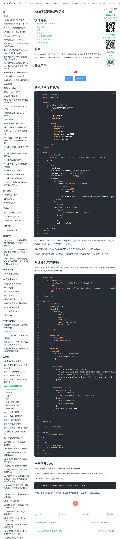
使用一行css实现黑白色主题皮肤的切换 (16, 44)
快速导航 (9, 393)
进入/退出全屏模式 (12, 291)
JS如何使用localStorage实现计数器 (15, 512)
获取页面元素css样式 (13, 299)
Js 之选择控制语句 (12, 35)
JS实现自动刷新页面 (12, 361)
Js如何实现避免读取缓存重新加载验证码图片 (16, 506)
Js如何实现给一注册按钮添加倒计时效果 (16, 495)
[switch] (111, 9)
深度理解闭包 (9, 119)
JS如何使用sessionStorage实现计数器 (16, 519)
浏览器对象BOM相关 (13, 283)
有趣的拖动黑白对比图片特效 (16, 24)
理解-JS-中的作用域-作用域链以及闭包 (16, 101)
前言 (7, 396)
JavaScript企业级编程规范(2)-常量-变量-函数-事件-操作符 (16, 252)
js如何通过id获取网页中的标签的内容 (16, 366)
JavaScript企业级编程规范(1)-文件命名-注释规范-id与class (15, 243)
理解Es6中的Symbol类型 (14, 123)
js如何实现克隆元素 (12, 424)
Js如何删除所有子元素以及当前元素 (16, 443)
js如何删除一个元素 (12, 375)
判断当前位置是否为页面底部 (16, 80)
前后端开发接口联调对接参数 (16, 72)
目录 (6, 16)
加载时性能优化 (10, 230)
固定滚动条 (9, 295)
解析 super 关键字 (12, 92)
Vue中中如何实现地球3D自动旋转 (15, 154)
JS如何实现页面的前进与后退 (15, 432)
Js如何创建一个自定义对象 (15, 448)
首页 (31, 3)
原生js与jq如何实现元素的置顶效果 (16, 336)
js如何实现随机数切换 (13, 386)
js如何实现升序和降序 (13, 438)
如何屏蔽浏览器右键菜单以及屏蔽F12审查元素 (16, 349)
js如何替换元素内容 (12, 412)
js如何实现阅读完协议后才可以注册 (16, 380)
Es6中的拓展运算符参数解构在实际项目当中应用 (16, 51)
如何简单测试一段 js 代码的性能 (15, 114)
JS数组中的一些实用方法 (14, 32)
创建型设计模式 (10, 195)
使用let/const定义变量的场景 (15, 132)
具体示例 (9, 399)
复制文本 (8, 315)
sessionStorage (11, 311)
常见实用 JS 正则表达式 (14, 220)
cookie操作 (9, 287)
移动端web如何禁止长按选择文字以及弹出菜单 (16, 343)
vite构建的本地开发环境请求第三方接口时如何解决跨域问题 (16, 140)
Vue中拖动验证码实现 (13, 160)
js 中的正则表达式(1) (13, 212)
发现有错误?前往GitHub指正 (46, 522)
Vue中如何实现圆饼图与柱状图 (16, 148)
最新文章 (39, 3)
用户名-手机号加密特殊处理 (16, 127)
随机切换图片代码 (12, 402)
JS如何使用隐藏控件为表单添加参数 (15, 460)
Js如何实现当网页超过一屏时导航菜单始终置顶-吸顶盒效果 (16, 488)
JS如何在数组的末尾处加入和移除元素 (15, 453)
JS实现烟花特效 (11, 274)
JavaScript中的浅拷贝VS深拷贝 (15, 107)
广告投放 (111, 3)
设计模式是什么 (10, 202)
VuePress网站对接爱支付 (15, 28)
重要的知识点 (10, 408)
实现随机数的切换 (12, 405)
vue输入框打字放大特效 (14, 20)
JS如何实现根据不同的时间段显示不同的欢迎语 (15, 532)
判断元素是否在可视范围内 (15, 303)
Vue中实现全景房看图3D (14, 174)
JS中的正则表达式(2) (13, 216)
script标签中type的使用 (14, 76)
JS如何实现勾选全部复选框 (15, 465)
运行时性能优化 (10, 96)
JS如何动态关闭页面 (12, 501)
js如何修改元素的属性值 (14, 416)
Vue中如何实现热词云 (13, 178)
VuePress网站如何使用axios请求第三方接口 (16, 183)
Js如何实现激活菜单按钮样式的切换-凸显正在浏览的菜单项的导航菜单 (16, 478)
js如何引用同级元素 (12, 420)
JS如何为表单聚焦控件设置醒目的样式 (15, 470)
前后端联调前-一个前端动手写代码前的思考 (16, 57)
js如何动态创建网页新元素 (15, 371)
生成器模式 (9, 199)
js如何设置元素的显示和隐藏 (16, 427)
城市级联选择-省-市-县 (14, 39)
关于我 (102, 3)
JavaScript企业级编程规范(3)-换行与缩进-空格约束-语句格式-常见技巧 (16, 261)
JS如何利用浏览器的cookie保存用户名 (15, 525)
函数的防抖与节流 (11, 331)
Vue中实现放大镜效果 (13, 170)
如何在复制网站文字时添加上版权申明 (16, 326)
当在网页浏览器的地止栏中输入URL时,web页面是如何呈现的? (16, 66)
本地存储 (8, 84)
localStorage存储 (11, 307)
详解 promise (10, 88)
